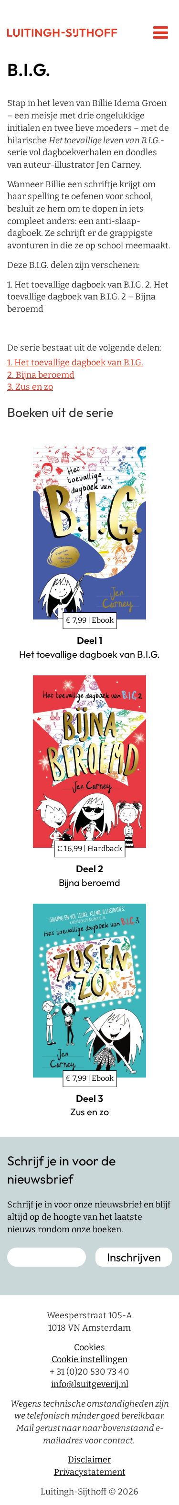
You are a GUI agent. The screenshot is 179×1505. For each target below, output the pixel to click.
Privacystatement (90, 1472)
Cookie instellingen (89, 1359)
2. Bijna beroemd (40, 375)
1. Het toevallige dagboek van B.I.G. (75, 362)
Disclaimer (89, 1459)
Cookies (89, 1347)
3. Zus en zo (30, 387)
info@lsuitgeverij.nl (89, 1384)
